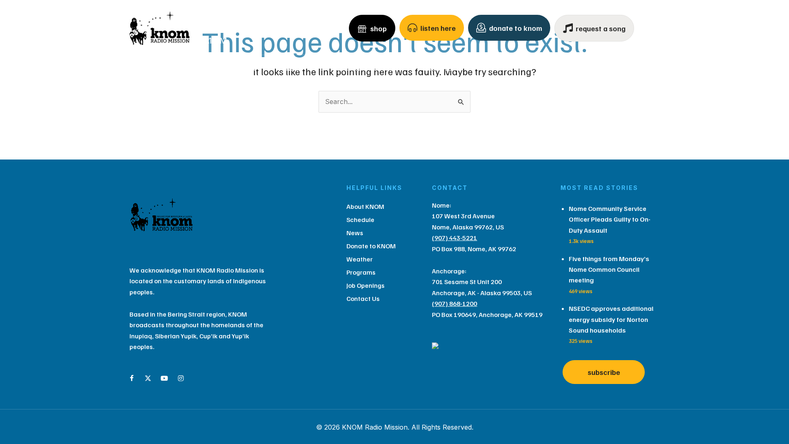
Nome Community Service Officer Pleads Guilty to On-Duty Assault (610, 219)
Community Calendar (366, 68)
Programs (556, 68)
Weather (501, 68)
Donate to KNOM (371, 246)
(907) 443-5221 (454, 238)
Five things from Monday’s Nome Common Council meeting (609, 269)
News (294, 68)
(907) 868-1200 (454, 303)
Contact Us (614, 68)
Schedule (244, 68)
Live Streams (442, 68)
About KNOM (178, 68)
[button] (207, 68)
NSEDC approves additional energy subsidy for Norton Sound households (611, 319)
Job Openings (365, 285)
